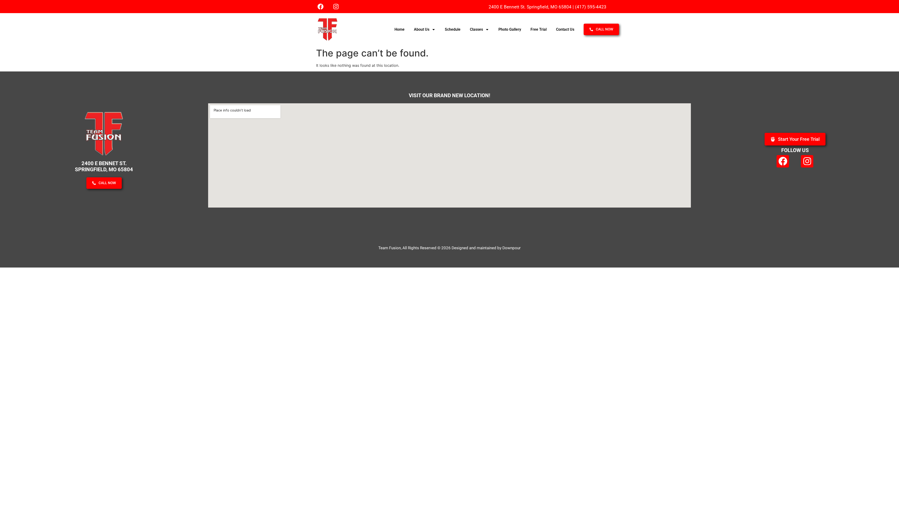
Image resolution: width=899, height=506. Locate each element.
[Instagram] (336, 6)
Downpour (511, 248)
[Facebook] (320, 6)
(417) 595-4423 (590, 7)
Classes (476, 29)
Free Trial (539, 29)
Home (399, 29)
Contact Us (565, 29)
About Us (421, 29)
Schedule (453, 29)
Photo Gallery (509, 29)
